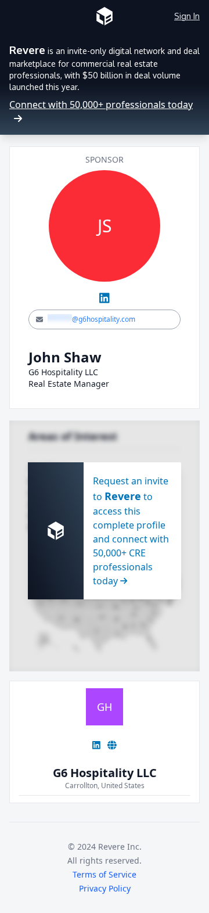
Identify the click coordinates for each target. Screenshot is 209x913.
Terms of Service (104, 874)
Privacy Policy (105, 888)
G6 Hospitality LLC (105, 773)
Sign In (187, 16)
